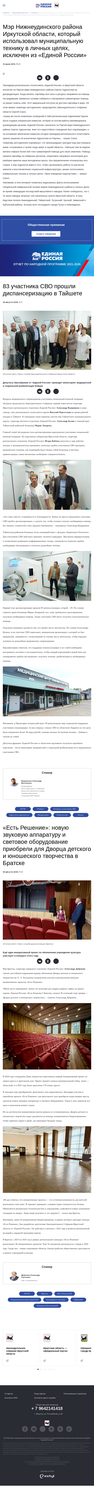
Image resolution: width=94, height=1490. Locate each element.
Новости (34, 13)
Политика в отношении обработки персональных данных (47, 1461)
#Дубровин (78, 1300)
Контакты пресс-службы (45, 1398)
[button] (38, 1369)
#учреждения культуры (55, 1300)
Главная (6, 13)
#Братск (44, 1294)
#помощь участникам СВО (64, 809)
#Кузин (81, 815)
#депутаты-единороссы (19, 815)
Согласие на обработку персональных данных (47, 1464)
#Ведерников (43, 815)
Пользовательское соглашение (47, 1457)
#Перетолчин (62, 815)
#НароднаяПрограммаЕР (47, 1306)
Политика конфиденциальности (47, 1459)
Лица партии (40, 1394)
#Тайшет (40, 809)
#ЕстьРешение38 (64, 1294)
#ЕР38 (23, 809)
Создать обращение (46, 234)
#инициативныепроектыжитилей (24, 1300)
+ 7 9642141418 (47, 1408)
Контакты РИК (11, 1398)
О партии (9, 1394)
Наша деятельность (20, 13)
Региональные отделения (75, 1394)
